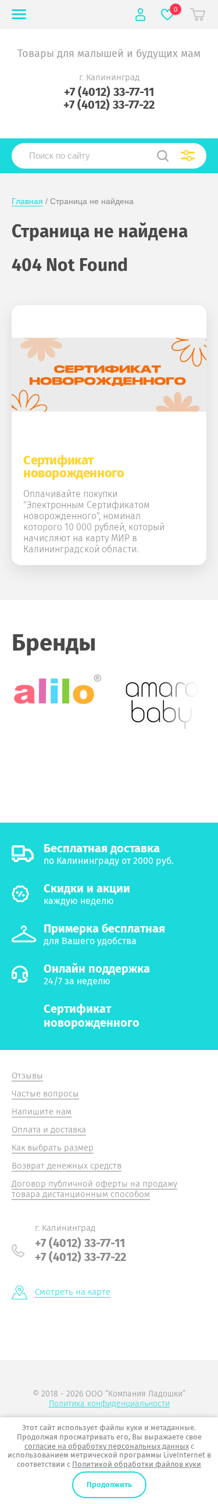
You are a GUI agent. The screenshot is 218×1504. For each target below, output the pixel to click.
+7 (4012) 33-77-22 (109, 105)
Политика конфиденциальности (109, 1404)
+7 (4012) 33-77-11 (109, 92)
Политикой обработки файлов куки (136, 1464)
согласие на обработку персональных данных (106, 1446)
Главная (27, 201)
